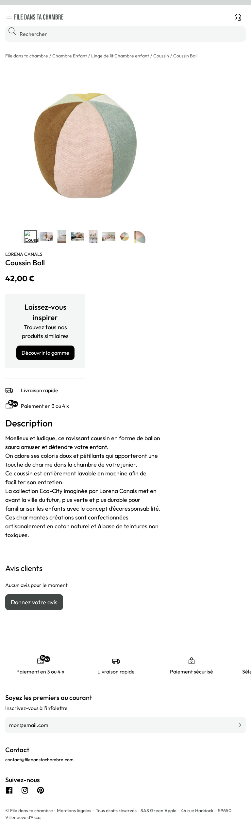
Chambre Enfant (69, 56)
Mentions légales (74, 810)
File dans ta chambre (26, 56)
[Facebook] (9, 790)
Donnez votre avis (34, 602)
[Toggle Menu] (9, 17)
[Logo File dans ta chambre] (38, 17)
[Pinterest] (40, 790)
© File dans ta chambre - (31, 810)
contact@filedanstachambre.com (39, 760)
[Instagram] (25, 790)
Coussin (161, 56)
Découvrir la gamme (45, 352)
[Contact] (238, 17)
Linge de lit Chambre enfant (120, 56)
